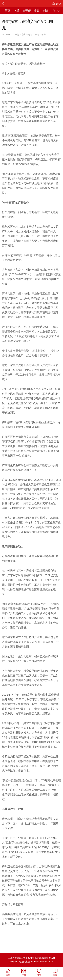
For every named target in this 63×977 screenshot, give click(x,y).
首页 (7, 10)
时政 (46, 10)
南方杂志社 (27, 34)
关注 (17, 10)
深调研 (27, 10)
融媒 (36, 10)
